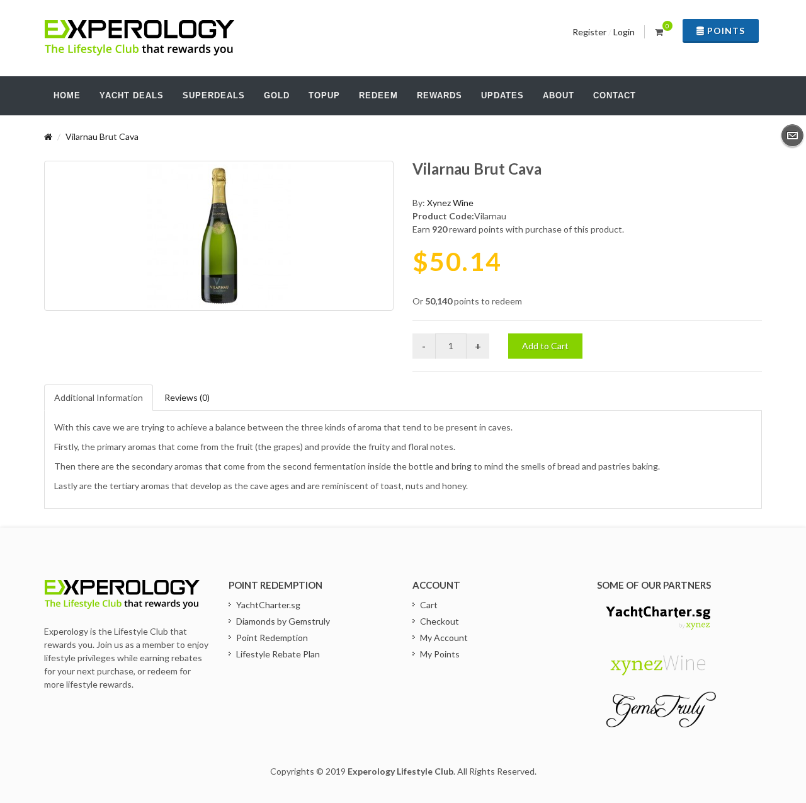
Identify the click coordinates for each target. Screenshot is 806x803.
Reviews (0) (187, 397)
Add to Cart (545, 345)
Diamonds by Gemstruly (283, 621)
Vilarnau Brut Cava (102, 136)
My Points (440, 654)
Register (589, 31)
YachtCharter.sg (268, 604)
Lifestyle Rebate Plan (278, 654)
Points (725, 30)
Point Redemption (272, 637)
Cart (429, 604)
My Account (444, 637)
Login (624, 31)
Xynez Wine (450, 202)
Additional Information (98, 397)
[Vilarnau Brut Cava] (219, 236)
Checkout (439, 621)
